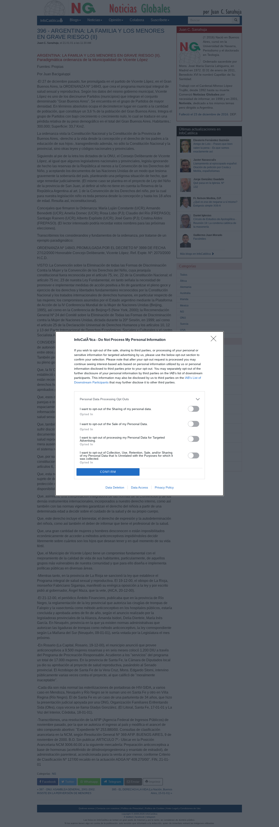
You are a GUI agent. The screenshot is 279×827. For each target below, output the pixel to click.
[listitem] (139, 399)
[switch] (193, 409)
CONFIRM (108, 471)
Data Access (139, 487)
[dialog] (139, 413)
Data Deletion (114, 487)
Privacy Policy (164, 487)
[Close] (215, 340)
